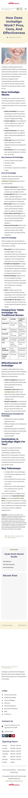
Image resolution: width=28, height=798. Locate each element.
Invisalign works (9, 392)
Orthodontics (7, 561)
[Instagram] (6, 735)
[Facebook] (3, 735)
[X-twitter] (10, 735)
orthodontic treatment (8, 181)
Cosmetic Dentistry (9, 564)
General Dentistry (8, 567)
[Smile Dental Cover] (13, 5)
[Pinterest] (13, 735)
